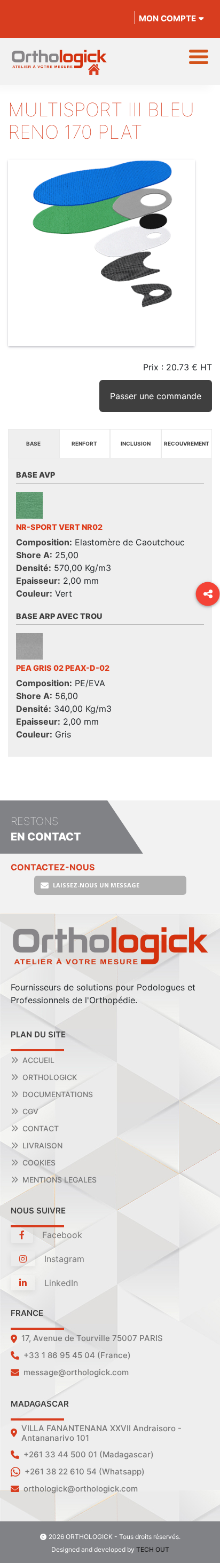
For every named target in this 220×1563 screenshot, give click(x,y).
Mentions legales (59, 1179)
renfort (84, 443)
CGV (30, 1111)
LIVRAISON (42, 1145)
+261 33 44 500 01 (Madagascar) (88, 1454)
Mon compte (167, 18)
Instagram (63, 1258)
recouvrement (186, 443)
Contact (40, 1128)
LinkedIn (60, 1283)
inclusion (136, 443)
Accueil (38, 1060)
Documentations (57, 1094)
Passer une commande (155, 396)
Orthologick (49, 1077)
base (33, 443)
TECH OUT (152, 1549)
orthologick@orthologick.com (80, 1488)
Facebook (61, 1234)
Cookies (39, 1162)
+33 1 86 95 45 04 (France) (77, 1355)
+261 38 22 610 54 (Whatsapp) (85, 1471)
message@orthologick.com (76, 1372)
